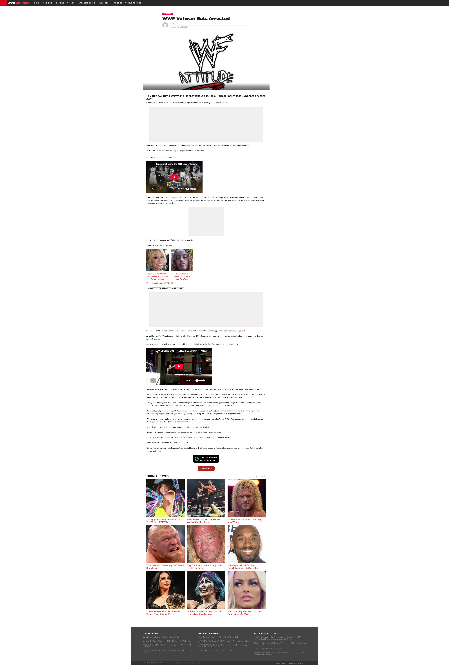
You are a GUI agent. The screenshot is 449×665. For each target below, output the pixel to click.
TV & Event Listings (133, 3)
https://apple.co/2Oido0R (162, 283)
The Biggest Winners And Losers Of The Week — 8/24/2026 (163, 520)
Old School (103, 3)
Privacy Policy (280, 663)
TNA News (71, 3)
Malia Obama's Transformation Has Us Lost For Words (182, 276)
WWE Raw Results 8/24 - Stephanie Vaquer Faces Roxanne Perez (163, 612)
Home (36, 3)
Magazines (117, 3)
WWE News (47, 3)
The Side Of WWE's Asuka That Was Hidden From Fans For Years (204, 612)
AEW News (59, 3)
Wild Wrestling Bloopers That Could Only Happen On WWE (245, 612)
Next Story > (206, 468)
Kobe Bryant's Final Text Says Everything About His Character (243, 566)
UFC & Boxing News (87, 3)
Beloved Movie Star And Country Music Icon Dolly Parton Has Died (157, 276)
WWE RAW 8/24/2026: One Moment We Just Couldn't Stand (204, 520)
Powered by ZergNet (259, 476)
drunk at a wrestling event (233, 331)
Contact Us (302, 663)
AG (174, 24)
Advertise (291, 663)
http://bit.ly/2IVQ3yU (164, 245)
